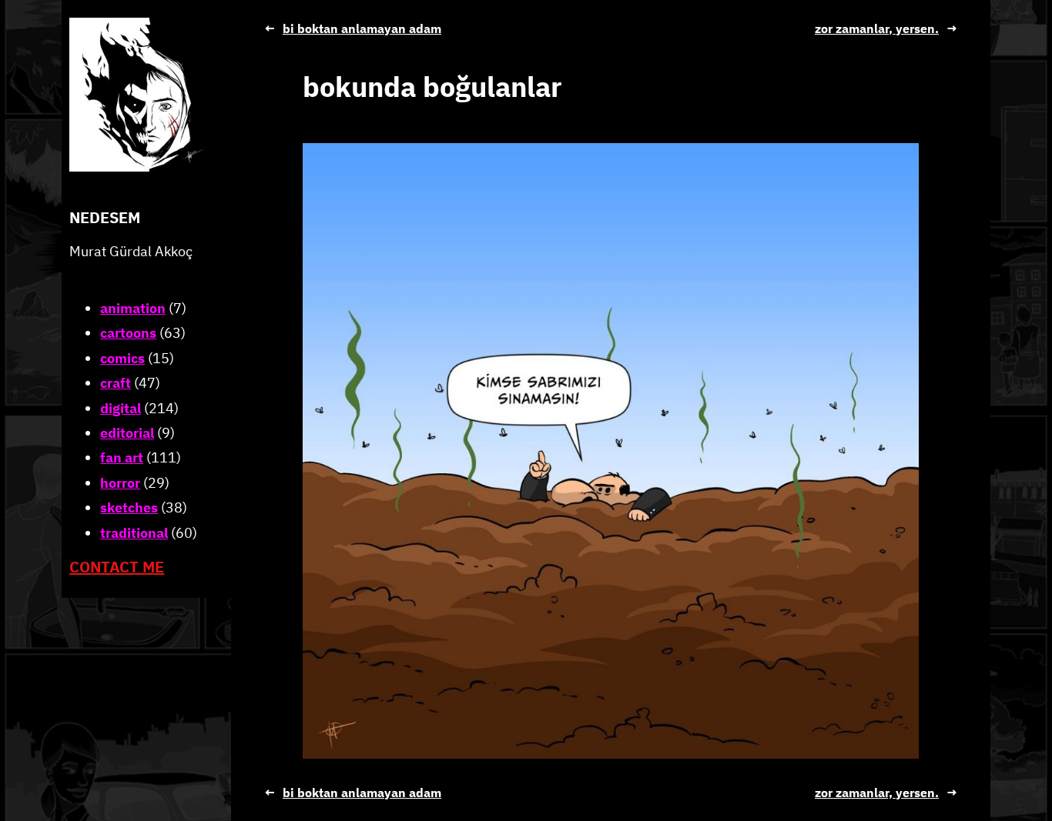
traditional (134, 532)
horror (120, 483)
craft (115, 383)
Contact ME (116, 566)
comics (122, 358)
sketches (129, 507)
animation (133, 308)
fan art (121, 457)
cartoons (128, 333)
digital (120, 407)
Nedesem (104, 217)
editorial (127, 433)
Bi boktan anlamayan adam (362, 28)
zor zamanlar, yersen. (877, 28)
